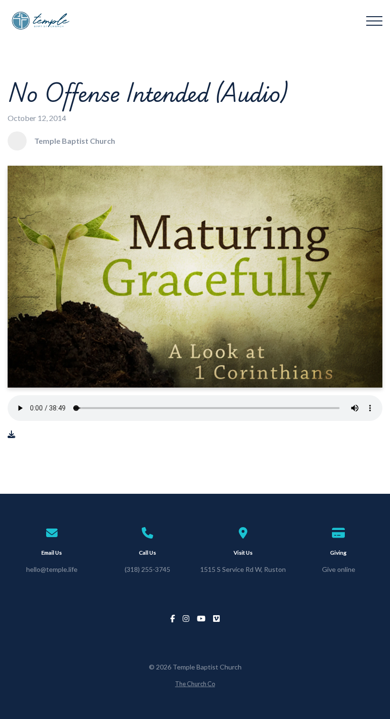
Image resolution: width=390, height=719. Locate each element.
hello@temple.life (52, 569)
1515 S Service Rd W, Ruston (243, 569)
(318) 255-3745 (147, 569)
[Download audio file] (11, 434)
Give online (338, 569)
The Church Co (195, 684)
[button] (374, 21)
